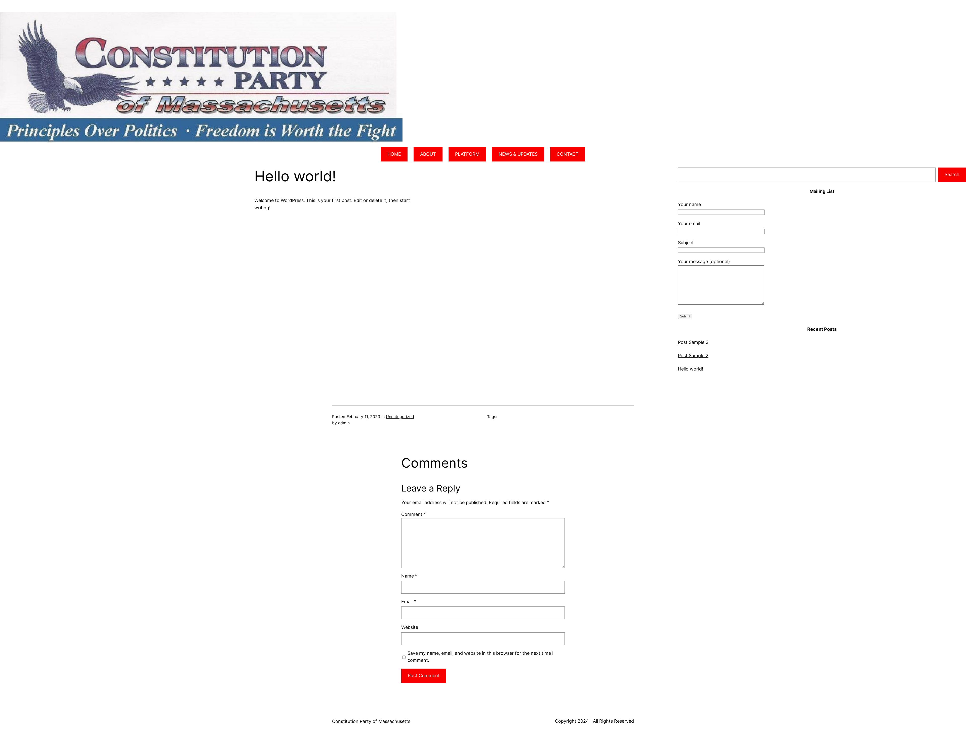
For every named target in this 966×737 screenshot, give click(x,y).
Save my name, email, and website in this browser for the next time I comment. (480, 656)
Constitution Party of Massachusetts (371, 721)
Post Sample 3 (693, 342)
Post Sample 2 (693, 355)
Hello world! (690, 369)
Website (409, 627)
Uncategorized (400, 416)
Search (952, 174)
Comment (413, 514)
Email (408, 601)
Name (409, 576)
